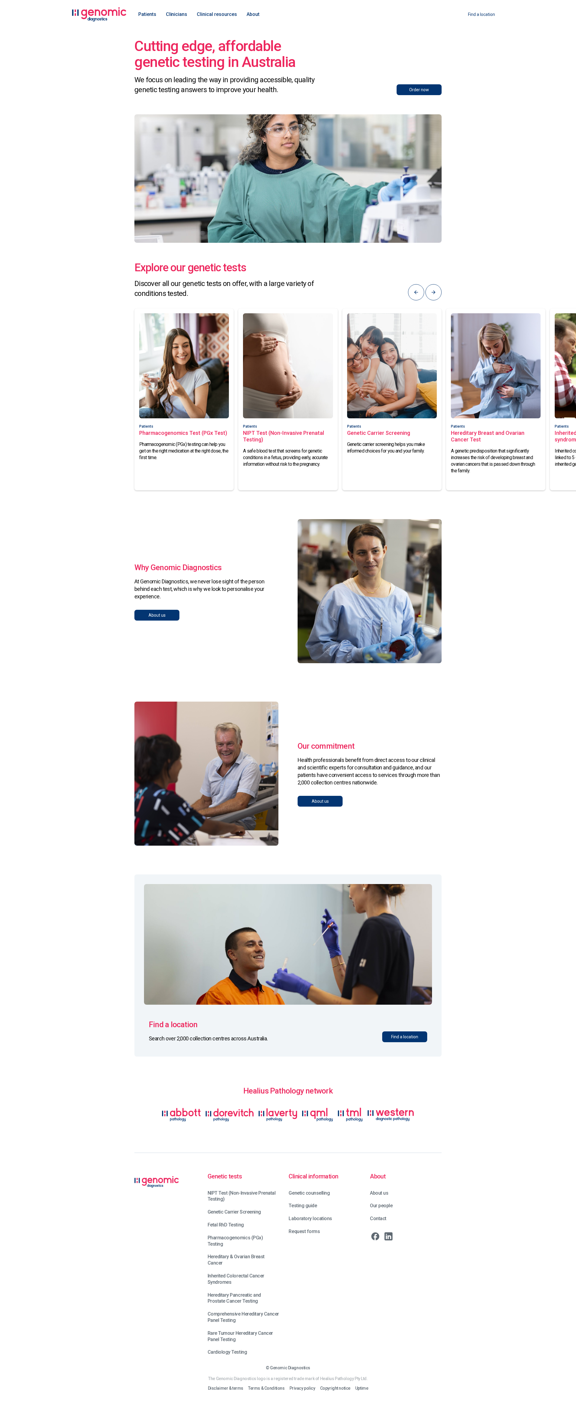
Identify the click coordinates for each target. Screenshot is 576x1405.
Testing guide (303, 1205)
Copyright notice (335, 1388)
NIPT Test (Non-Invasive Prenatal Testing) (242, 1196)
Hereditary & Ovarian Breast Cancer (236, 1260)
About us (379, 1193)
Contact (378, 1218)
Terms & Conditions (266, 1388)
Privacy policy (302, 1388)
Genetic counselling (309, 1193)
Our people (381, 1205)
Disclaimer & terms (225, 1388)
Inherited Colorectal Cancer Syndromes (236, 1279)
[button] (147, 14)
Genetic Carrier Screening (234, 1212)
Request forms (304, 1231)
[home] (99, 14)
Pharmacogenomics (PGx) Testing (235, 1241)
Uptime (361, 1388)
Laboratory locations (310, 1218)
